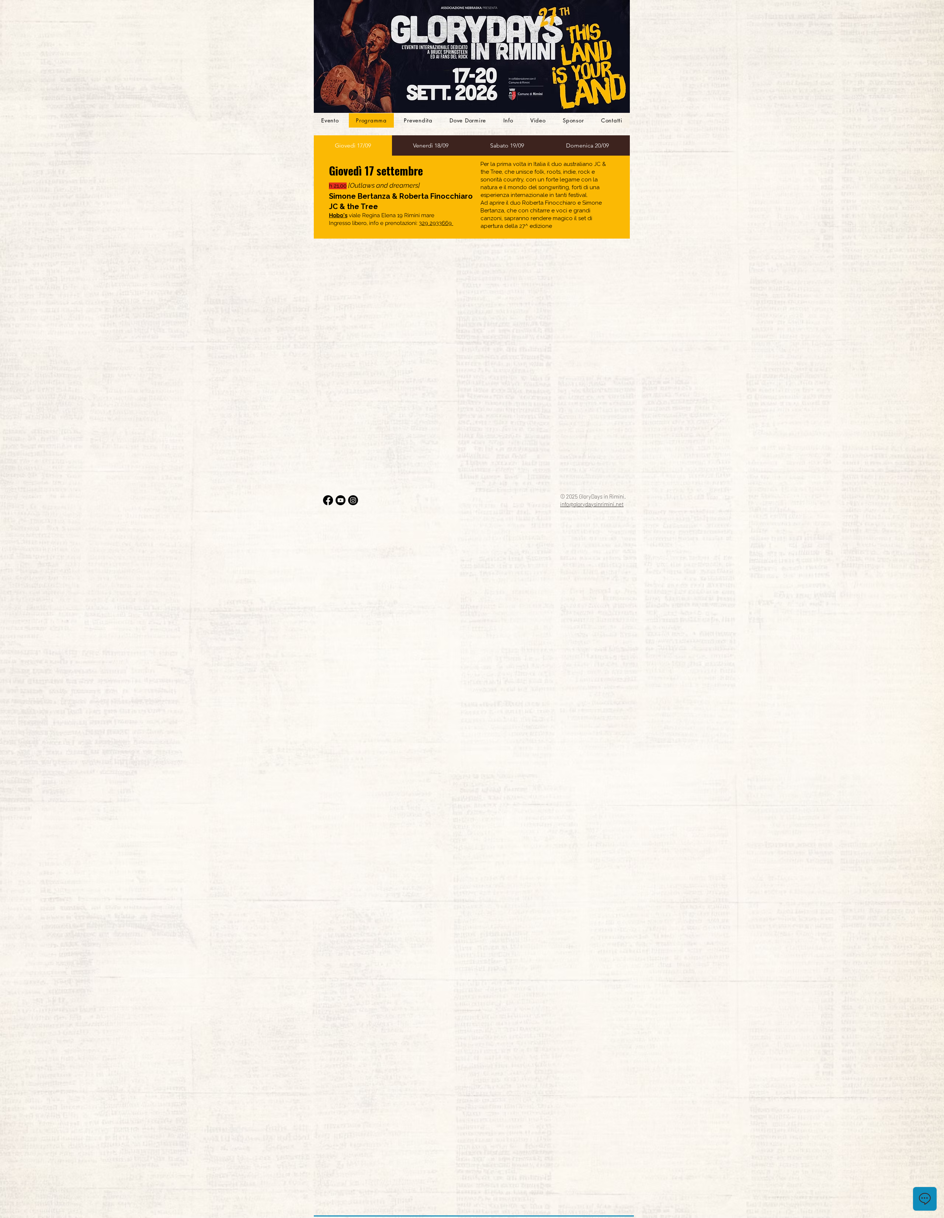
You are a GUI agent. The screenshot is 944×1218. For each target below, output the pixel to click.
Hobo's (338, 215)
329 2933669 (436, 223)
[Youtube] (341, 500)
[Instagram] (353, 500)
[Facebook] (328, 500)
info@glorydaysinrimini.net (592, 504)
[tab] (353, 145)
